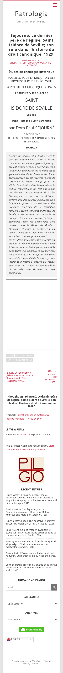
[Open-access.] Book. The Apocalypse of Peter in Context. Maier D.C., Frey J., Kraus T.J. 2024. (30, 522)
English (15, 639)
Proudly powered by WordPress (27, 660)
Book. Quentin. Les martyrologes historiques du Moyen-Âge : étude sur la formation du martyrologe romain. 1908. (31, 544)
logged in (25, 434)
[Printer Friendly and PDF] (31, 629)
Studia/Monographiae (39, 63)
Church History (18, 63)
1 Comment (31, 65)
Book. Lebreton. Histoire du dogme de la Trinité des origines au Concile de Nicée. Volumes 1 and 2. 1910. (31, 567)
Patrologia (31, 13)
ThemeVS (35, 663)
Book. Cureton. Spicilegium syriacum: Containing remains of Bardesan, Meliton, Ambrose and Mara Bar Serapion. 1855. (28, 512)
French (10, 355)
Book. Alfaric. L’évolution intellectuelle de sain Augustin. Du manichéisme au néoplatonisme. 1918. (31, 556)
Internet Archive (25, 355)
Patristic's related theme (19, 360)
